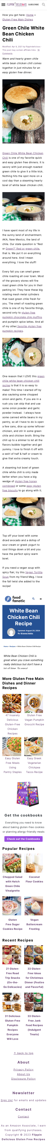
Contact (23, 1116)
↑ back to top (23, 1053)
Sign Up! (7, 1100)
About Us (23, 1074)
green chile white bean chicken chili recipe (23, 381)
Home (30, 14)
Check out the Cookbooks (23, 838)
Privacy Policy (24, 1069)
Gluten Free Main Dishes (17, 19)
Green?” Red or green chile (22, 248)
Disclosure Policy (23, 1078)
